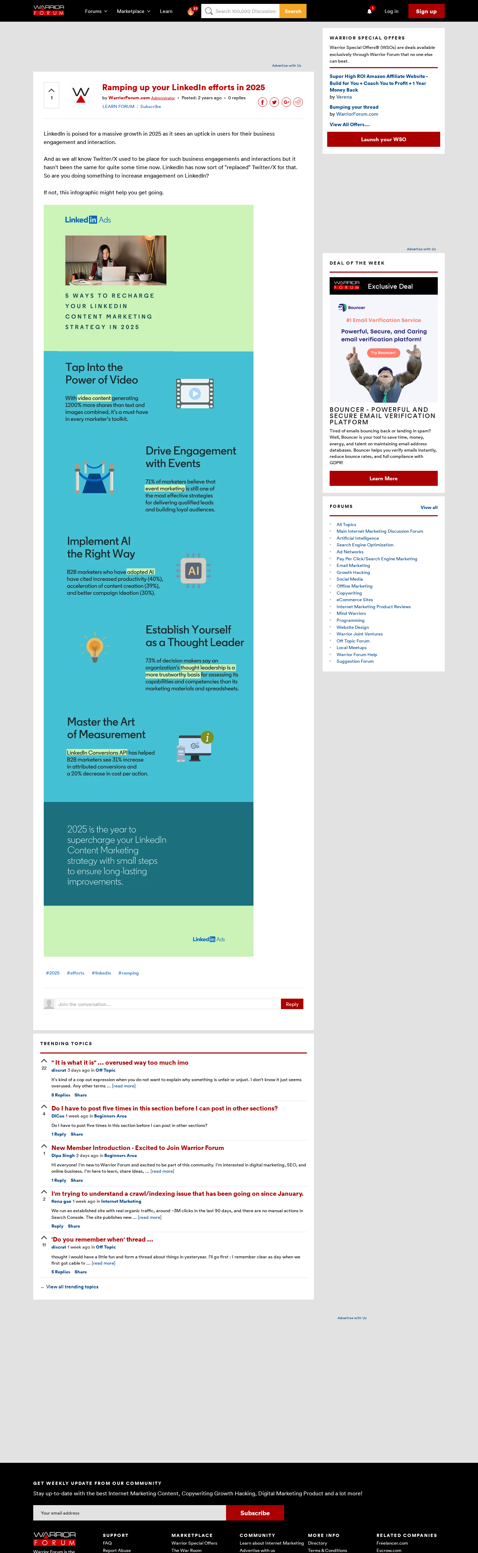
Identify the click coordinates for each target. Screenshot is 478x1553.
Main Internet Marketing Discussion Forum (380, 531)
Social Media (350, 579)
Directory (317, 1543)
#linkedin (101, 973)
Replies (60, 1095)
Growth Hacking (353, 572)
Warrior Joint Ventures (360, 634)
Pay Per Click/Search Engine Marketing (377, 558)
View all (429, 507)
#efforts (75, 973)
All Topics (346, 524)
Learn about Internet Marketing (272, 1543)
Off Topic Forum (353, 641)
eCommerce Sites (355, 599)
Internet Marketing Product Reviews (374, 606)
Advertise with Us (286, 65)
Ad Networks (350, 551)
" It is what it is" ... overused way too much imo (120, 1062)
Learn (168, 11)
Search (293, 11)
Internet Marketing (121, 1201)
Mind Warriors (351, 613)
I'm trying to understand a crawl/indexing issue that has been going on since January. (177, 1193)
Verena (344, 96)
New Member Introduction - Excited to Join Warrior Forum (137, 1147)
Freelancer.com (392, 1543)
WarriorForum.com (357, 113)
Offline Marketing (355, 586)
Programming (351, 620)
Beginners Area (110, 1116)
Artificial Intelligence (358, 538)
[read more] (124, 1086)
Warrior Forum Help (357, 654)
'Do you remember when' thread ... (102, 1239)
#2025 (52, 973)
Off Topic (105, 1070)
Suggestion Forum (355, 661)
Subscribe (150, 106)
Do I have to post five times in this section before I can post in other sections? (164, 1107)
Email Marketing (353, 565)
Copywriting (349, 593)
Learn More (384, 478)
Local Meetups (352, 647)
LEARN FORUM (118, 106)
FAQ (107, 1543)
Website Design (353, 627)
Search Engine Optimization (365, 544)
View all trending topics (69, 1286)
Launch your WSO (383, 139)
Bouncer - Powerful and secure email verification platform (383, 415)
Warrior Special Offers (194, 1543)
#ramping (128, 973)
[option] (384, 381)
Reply (292, 1004)
